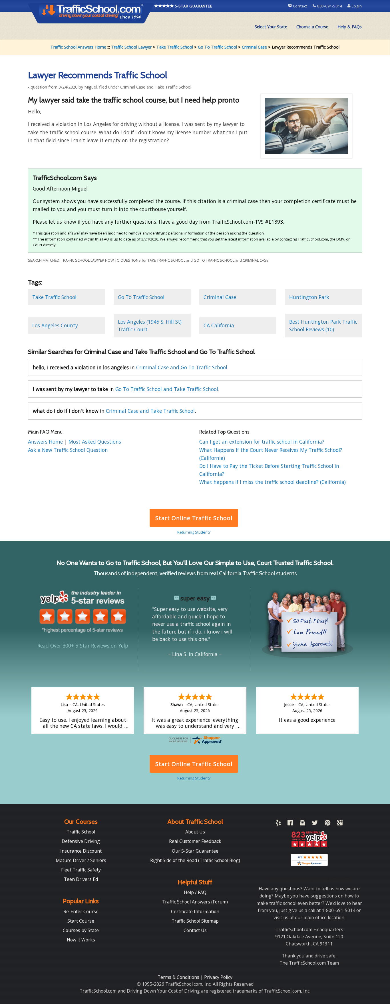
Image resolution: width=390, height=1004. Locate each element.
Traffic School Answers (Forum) (195, 902)
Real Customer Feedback (195, 841)
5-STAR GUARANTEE (193, 6)
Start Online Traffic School (193, 518)
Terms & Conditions (179, 977)
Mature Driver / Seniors (81, 860)
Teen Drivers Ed (81, 879)
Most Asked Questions (95, 441)
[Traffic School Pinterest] (327, 824)
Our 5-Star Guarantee (195, 851)
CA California (219, 325)
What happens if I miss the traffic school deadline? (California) (272, 481)
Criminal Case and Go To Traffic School (181, 367)
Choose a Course (312, 26)
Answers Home (46, 441)
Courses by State (81, 930)
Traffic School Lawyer (131, 47)
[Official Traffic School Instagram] (302, 824)
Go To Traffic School (217, 47)
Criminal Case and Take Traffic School (150, 410)
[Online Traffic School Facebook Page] (290, 824)
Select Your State (271, 26)
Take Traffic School (174, 47)
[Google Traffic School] (340, 824)
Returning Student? (193, 532)
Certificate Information (195, 911)
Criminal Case (254, 47)
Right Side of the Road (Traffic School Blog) (195, 860)
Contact (300, 6)
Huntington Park (309, 297)
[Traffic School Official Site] (91, 12)
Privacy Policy (218, 977)
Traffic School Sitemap (195, 921)
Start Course (80, 921)
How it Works (81, 940)
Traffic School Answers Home (78, 47)
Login (356, 6)
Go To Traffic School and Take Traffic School (166, 389)
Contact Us (195, 930)
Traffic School (81, 832)
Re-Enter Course (80, 911)
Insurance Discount (81, 851)
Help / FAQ (195, 892)
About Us (195, 832)
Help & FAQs (349, 26)
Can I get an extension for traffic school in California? (261, 441)
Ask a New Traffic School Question (68, 449)
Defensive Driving (81, 841)
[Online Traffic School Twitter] (315, 824)
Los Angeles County (55, 325)
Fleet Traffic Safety (81, 870)
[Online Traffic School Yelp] (278, 824)
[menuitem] (271, 27)
